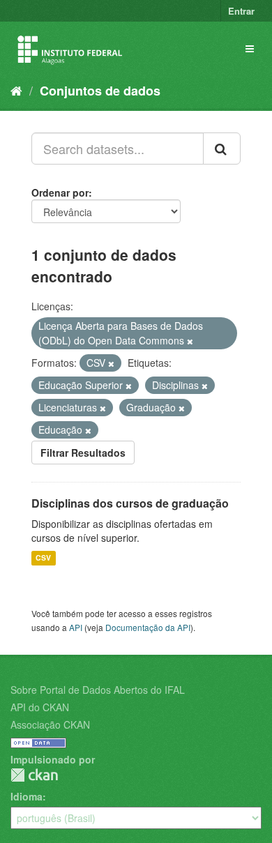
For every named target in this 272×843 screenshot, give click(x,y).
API (75, 627)
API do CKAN (39, 707)
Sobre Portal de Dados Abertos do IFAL (97, 690)
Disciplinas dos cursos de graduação (130, 503)
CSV (43, 558)
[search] (222, 148)
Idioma (26, 796)
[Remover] (190, 341)
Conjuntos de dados (100, 91)
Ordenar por (60, 192)
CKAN (34, 775)
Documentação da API (147, 627)
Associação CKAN (50, 724)
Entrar (241, 10)
